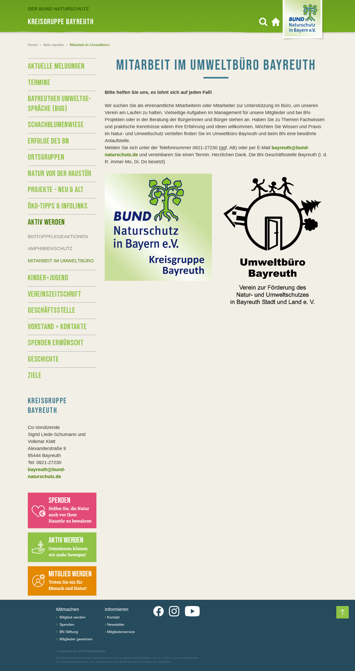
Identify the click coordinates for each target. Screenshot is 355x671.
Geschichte (43, 359)
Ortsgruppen (46, 157)
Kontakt (113, 617)
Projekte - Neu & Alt (56, 189)
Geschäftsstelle (51, 310)
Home (33, 45)
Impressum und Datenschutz (81, 651)
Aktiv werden (53, 45)
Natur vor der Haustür (59, 173)
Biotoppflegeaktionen (58, 236)
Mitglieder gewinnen (75, 639)
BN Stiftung (68, 632)
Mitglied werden (72, 617)
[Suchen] (263, 22)
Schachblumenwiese (56, 124)
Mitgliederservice (121, 632)
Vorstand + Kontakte (57, 326)
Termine (39, 82)
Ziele (35, 375)
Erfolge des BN (48, 141)
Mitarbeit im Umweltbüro (61, 260)
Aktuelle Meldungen (56, 66)
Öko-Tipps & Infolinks (58, 206)
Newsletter (115, 624)
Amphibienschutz (50, 248)
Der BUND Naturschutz (58, 8)
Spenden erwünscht (56, 343)
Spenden (66, 624)
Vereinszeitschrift (54, 294)
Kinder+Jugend (48, 278)
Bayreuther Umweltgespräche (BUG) (59, 103)
